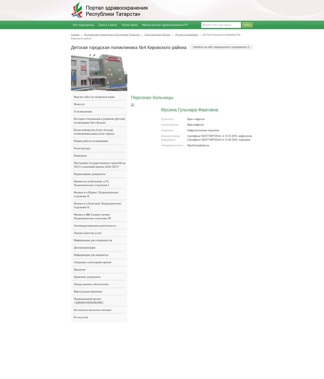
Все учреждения (83, 24)
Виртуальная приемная (88, 291)
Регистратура (82, 148)
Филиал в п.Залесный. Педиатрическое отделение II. (97, 205)
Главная (75, 34)
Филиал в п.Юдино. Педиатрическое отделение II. (96, 194)
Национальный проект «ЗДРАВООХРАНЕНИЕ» (89, 300)
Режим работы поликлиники (91, 140)
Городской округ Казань (157, 34)
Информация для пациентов (91, 254)
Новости (79, 104)
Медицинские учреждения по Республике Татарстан (112, 34)
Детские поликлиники (186, 34)
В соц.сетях (81, 317)
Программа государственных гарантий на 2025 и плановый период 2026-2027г (99, 164)
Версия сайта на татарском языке (94, 96)
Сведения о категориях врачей (92, 262)
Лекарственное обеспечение (91, 284)
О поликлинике (83, 111)
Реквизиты (80, 155)
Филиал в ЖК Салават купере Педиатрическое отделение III (92, 216)
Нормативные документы (89, 174)
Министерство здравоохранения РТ (165, 24)
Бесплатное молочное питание (92, 309)
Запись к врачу (107, 24)
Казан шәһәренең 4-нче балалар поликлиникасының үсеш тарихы (94, 131)
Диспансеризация (84, 247)
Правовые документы (87, 276)
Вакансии (80, 269)
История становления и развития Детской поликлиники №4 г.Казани (99, 120)
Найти (247, 24)
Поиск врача (130, 24)
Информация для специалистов (93, 240)
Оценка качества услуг (88, 232)
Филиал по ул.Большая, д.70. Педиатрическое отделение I (91, 183)
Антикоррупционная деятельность (95, 225)
